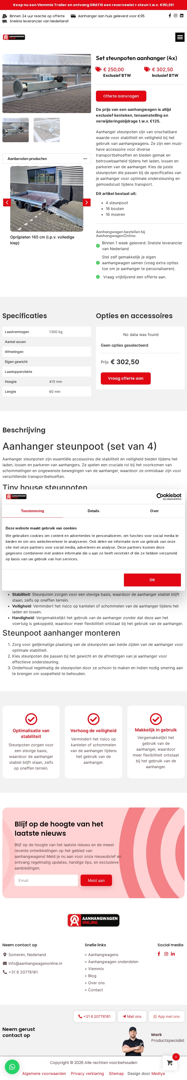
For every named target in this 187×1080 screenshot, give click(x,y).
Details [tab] (94, 511)
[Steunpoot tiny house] (46, 83)
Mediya (158, 1073)
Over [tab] (154, 511)
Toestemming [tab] (32, 511)
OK (152, 580)
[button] (180, 37)
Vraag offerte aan (125, 378)
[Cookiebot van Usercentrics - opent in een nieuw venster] (160, 496)
